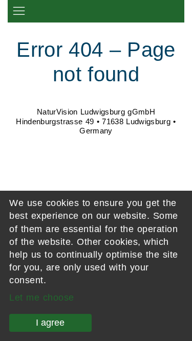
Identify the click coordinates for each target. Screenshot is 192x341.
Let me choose (41, 297)
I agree (50, 322)
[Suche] (176, 9)
